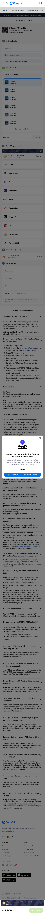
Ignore (22, 469)
